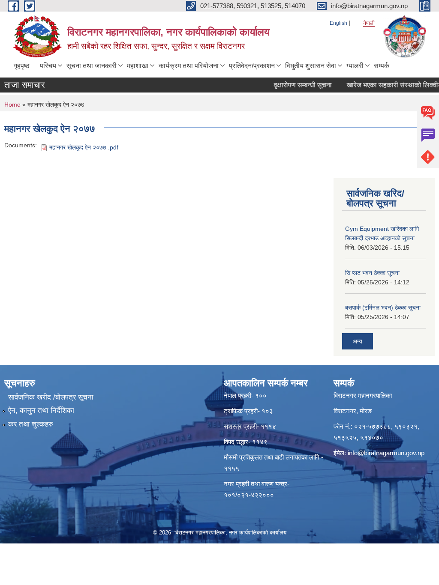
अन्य (357, 341)
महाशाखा (137, 65)
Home (12, 104)
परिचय (48, 65)
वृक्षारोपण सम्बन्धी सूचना (296, 85)
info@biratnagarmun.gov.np (386, 453)
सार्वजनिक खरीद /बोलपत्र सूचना (50, 397)
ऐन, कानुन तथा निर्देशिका (41, 410)
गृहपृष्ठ (22, 65)
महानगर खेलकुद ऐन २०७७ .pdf (83, 147)
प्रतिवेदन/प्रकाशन (252, 65)
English (338, 23)
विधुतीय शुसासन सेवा (310, 65)
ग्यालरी (355, 65)
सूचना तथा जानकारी (91, 65)
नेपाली (369, 23)
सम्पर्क (381, 65)
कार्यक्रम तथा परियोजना (189, 65)
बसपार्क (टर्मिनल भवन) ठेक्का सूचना (383, 307)
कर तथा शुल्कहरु (30, 424)
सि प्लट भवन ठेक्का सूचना (372, 272)
